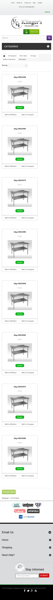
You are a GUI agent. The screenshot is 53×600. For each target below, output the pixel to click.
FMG (44, 588)
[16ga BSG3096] (20, 456)
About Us (19, 2)
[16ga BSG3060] (20, 352)
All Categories (12, 56)
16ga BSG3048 (20, 283)
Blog (34, 2)
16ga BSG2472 (20, 180)
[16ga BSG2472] (20, 198)
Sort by (4, 65)
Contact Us (27, 2)
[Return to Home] (4, 55)
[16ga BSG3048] (20, 301)
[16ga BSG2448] (20, 94)
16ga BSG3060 (20, 335)
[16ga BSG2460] (20, 146)
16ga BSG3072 (20, 387)
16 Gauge (33, 56)
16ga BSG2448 (20, 77)
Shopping (7, 547)
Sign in (47, 12)
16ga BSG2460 (20, 129)
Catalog (39, 2)
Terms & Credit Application (26, 7)
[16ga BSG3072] (20, 404)
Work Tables (23, 56)
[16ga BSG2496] (20, 249)
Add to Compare (27, 115)
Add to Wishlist (10, 115)
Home (13, 2)
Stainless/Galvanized (9, 59)
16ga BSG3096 (20, 438)
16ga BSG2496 (20, 232)
